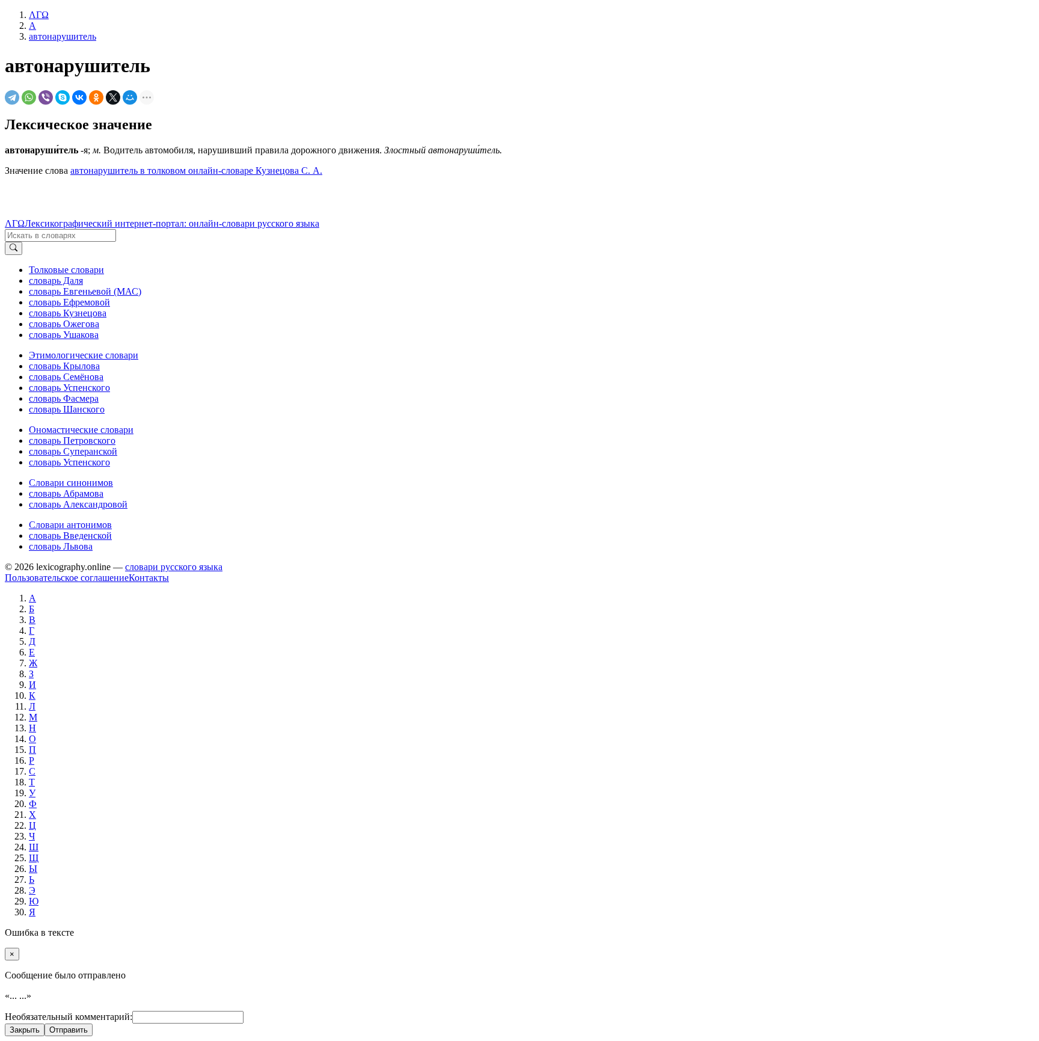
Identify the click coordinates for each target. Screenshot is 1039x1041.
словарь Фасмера (64, 398)
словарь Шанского (67, 409)
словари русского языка (173, 567)
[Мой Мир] (130, 97)
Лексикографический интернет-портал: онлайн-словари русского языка (172, 223)
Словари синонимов (71, 483)
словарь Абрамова (66, 493)
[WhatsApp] (29, 97)
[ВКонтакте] (79, 97)
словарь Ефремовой (69, 302)
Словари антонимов (70, 525)
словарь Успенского (69, 387)
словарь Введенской (70, 535)
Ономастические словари (81, 430)
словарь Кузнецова (67, 313)
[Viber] (45, 97)
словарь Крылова (64, 366)
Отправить (68, 1029)
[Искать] (13, 248)
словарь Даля (56, 280)
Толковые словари (66, 270)
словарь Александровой (78, 504)
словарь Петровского (72, 440)
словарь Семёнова (66, 377)
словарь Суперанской (73, 451)
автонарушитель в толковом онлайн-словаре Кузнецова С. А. (196, 170)
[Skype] (62, 97)
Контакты (149, 578)
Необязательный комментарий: (68, 1017)
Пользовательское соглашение (67, 578)
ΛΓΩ (15, 223)
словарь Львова (61, 546)
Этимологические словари (83, 355)
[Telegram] (12, 97)
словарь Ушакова (64, 335)
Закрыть (25, 1029)
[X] (113, 97)
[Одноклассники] (96, 97)
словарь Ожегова (64, 324)
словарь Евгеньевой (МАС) (85, 291)
